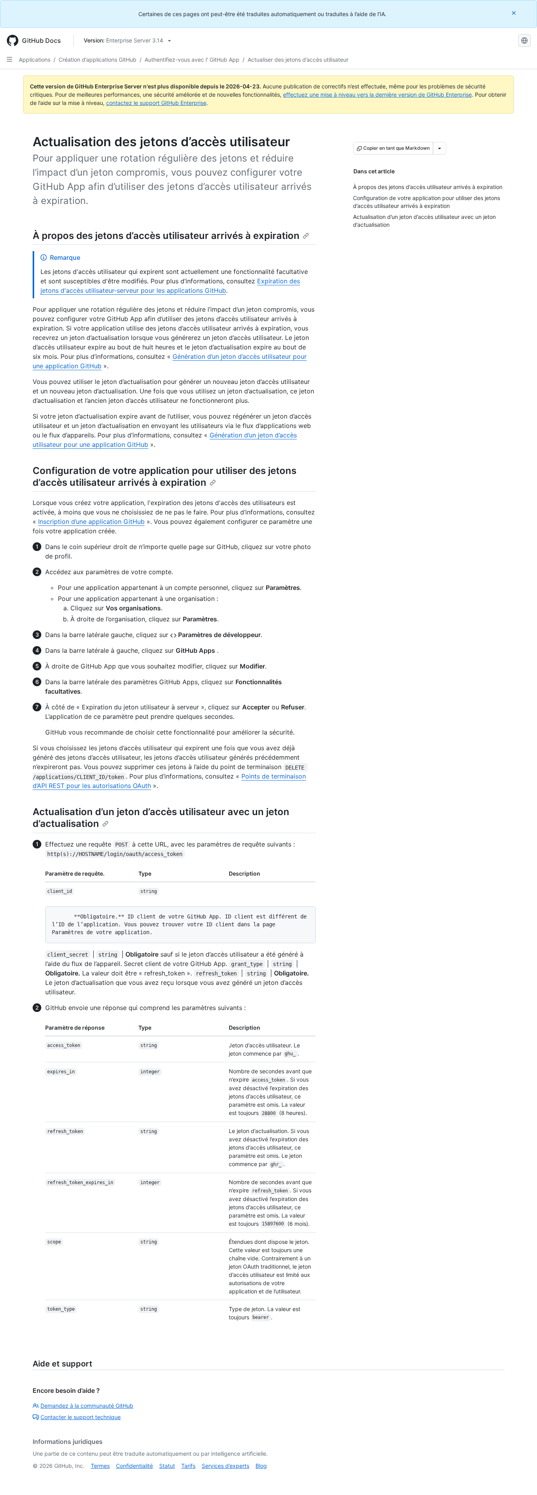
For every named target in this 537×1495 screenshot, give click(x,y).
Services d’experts (225, 1465)
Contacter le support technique (80, 1417)
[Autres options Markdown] (439, 148)
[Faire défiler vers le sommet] (520, 1478)
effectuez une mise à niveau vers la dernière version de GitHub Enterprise (377, 94)
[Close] (514, 12)
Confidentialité (134, 1465)
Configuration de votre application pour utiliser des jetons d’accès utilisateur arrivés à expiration (164, 476)
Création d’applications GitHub (97, 59)
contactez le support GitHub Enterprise (156, 102)
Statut (167, 1465)
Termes (100, 1465)
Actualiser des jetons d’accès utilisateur (298, 59)
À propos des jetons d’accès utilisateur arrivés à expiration (166, 235)
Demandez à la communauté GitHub (86, 1405)
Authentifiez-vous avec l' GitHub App (192, 59)
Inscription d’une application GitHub (91, 521)
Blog (261, 1465)
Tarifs (188, 1465)
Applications (34, 59)
